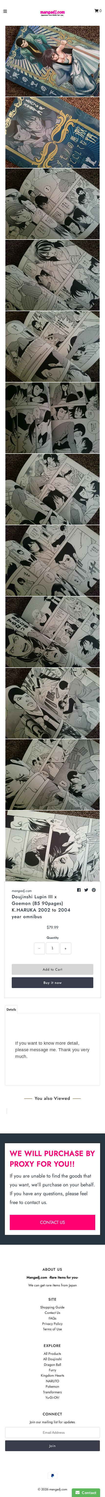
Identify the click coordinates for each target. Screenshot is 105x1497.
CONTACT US (52, 1222)
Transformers (52, 1392)
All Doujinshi (52, 1359)
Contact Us (52, 1312)
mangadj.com (22, 890)
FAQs (52, 1318)
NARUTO (52, 1381)
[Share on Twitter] (86, 890)
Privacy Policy (52, 1323)
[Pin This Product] (94, 890)
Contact (88, 1493)
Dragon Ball (52, 1364)
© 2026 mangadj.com (52, 1489)
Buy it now (52, 982)
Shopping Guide (52, 1307)
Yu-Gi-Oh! (52, 1397)
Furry (52, 1370)
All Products (52, 1353)
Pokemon (52, 1386)
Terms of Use (52, 1329)
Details (11, 1009)
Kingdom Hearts (52, 1375)
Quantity (53, 937)
